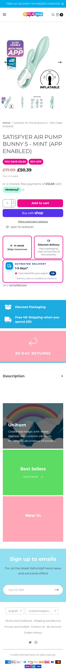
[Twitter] (30, 642)
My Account (54, 626)
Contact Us (38, 626)
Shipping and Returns (47, 620)
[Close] (62, 3)
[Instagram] (35, 642)
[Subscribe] (58, 590)
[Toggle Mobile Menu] (7, 15)
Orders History (33, 632)
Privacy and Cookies (17, 626)
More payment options (33, 221)
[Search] (53, 15)
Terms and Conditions (18, 620)
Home (6, 122)
